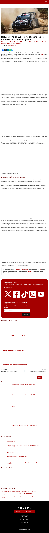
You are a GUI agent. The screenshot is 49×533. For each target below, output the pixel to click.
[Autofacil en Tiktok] (24, 297)
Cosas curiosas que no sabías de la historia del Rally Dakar (23, 384)
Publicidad (24, 516)
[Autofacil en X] (8, 297)
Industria (36, 491)
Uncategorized (32, 496)
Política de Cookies (24, 520)
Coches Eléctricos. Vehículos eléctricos (12, 491)
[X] (5, 50)
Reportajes (11, 496)
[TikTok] (30, 508)
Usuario (38, 496)
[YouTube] (26, 508)
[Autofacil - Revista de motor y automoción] (6, 2)
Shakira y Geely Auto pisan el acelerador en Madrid (17, 456)
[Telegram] (12, 50)
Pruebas (7, 496)
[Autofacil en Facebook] (16, 297)
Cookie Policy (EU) (24, 522)
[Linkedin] (8, 50)
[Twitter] (23, 508)
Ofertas (2, 496)
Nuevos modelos (36, 494)
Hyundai (12, 55)
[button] (42, 2)
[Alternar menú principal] (46, 2)
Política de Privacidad (24, 519)
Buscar (39, 377)
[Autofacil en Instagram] (32, 297)
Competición (8, 276)
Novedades (27, 494)
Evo (32, 491)
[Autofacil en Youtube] (41, 297)
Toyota (41, 54)
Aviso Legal (24, 518)
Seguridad (15, 496)
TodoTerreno (25, 496)
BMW (2, 491)
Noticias (19, 494)
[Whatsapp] (10, 50)
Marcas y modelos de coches (7, 494)
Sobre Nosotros (24, 515)
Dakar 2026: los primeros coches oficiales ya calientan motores (24, 425)
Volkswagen (3, 497)
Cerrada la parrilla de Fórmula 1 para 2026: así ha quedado (23, 415)
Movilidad (14, 494)
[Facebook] (3, 50)
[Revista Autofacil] (10, 476)
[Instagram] (18, 508)
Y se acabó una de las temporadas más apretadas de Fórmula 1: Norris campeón (25, 405)
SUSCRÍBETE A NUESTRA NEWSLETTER (24, 511)
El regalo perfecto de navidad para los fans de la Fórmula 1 (23, 394)
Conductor (29, 491)
